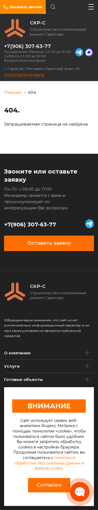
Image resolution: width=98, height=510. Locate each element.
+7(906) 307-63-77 (27, 46)
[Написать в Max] (89, 52)
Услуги (12, 366)
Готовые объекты (23, 379)
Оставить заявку (49, 243)
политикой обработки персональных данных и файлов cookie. (49, 463)
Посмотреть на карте (24, 74)
